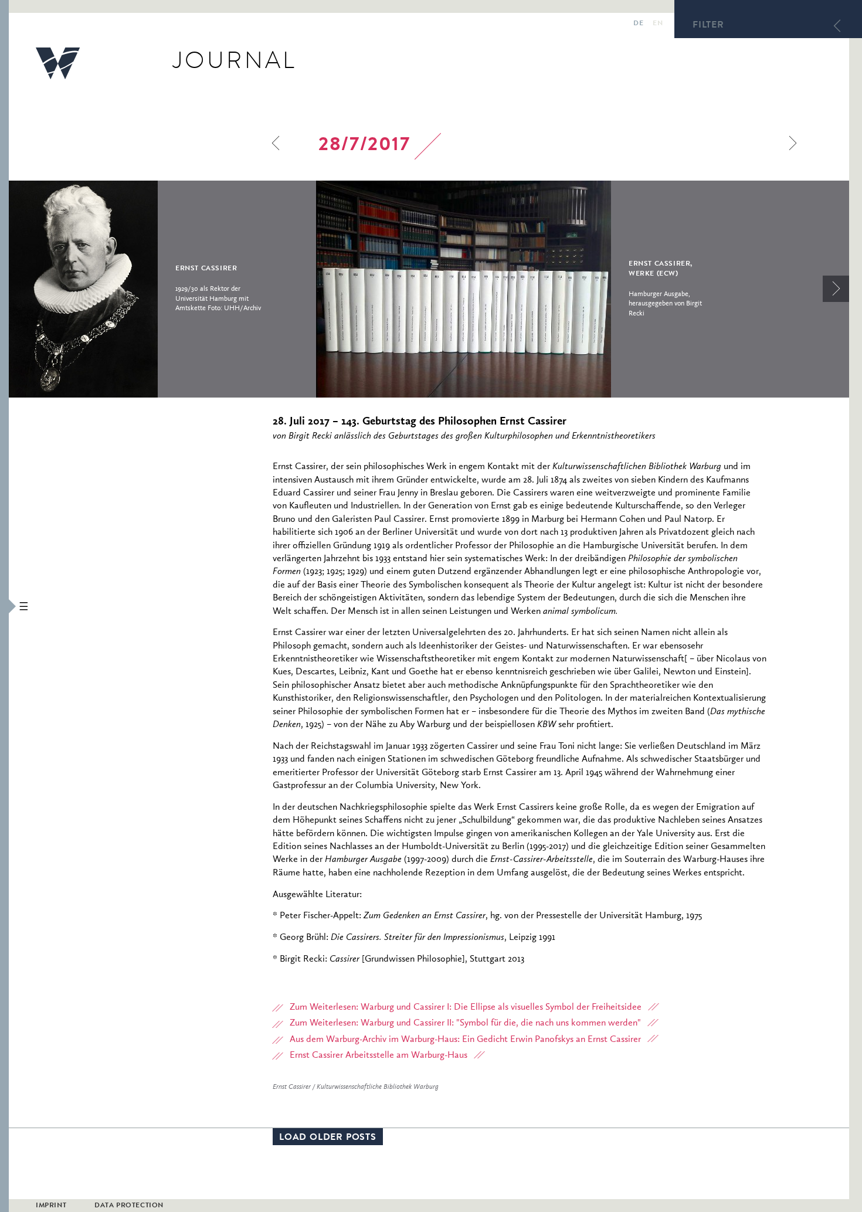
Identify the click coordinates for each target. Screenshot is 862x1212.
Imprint (51, 1206)
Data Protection (129, 1206)
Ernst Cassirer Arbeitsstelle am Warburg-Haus (378, 1055)
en (658, 24)
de (638, 24)
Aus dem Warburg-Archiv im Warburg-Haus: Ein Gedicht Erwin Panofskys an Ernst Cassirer (465, 1039)
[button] (4, 606)
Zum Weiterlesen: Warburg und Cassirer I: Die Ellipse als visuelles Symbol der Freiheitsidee (466, 1007)
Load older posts (327, 1138)
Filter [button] (708, 25)
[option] (162, 289)
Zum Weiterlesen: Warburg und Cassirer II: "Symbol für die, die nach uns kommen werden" (465, 1023)
